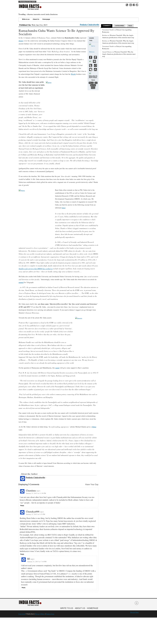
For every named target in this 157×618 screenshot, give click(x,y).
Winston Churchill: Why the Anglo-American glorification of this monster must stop (118, 36)
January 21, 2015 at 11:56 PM (36, 493)
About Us (36, 19)
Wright (73, 74)
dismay (21, 41)
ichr (96, 83)
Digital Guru (134, 612)
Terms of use (50, 614)
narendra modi (39, 14)
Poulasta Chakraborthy (89, 24)
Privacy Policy (40, 614)
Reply (22, 505)
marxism (93, 85)
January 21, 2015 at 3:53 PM (35, 514)
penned (21, 282)
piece (63, 208)
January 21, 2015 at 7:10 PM (36, 561)
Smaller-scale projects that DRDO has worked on (36, 268)
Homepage (46, 19)
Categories (119, 25)
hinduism (54, 14)
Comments (107, 25)
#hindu (91, 83)
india (48, 14)
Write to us (26, 19)
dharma (30, 14)
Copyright (21, 614)
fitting (94, 427)
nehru (93, 88)
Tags (130, 25)
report (57, 368)
